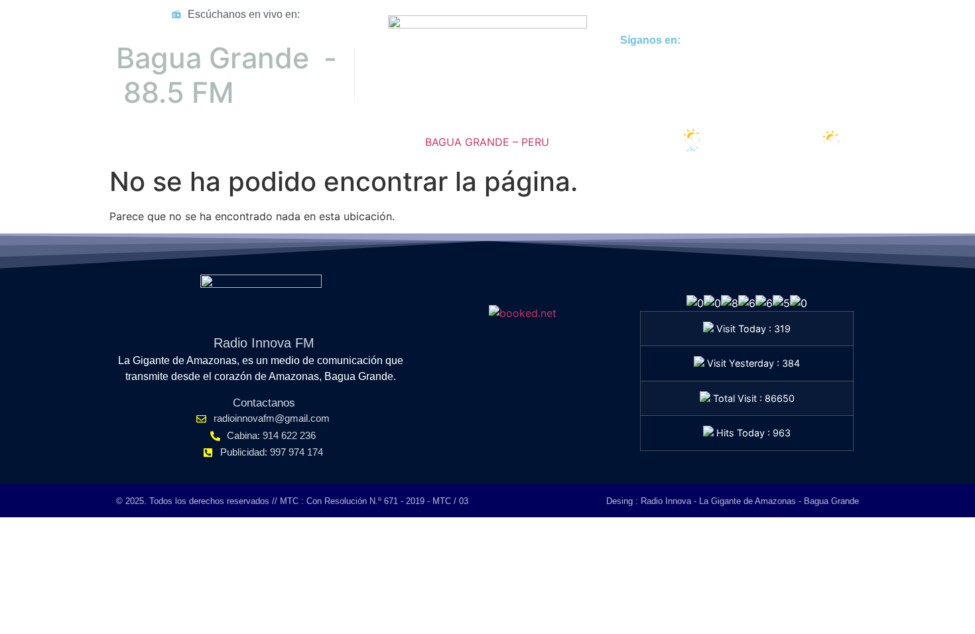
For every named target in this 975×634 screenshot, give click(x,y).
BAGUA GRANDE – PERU (487, 142)
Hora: (137, 143)
